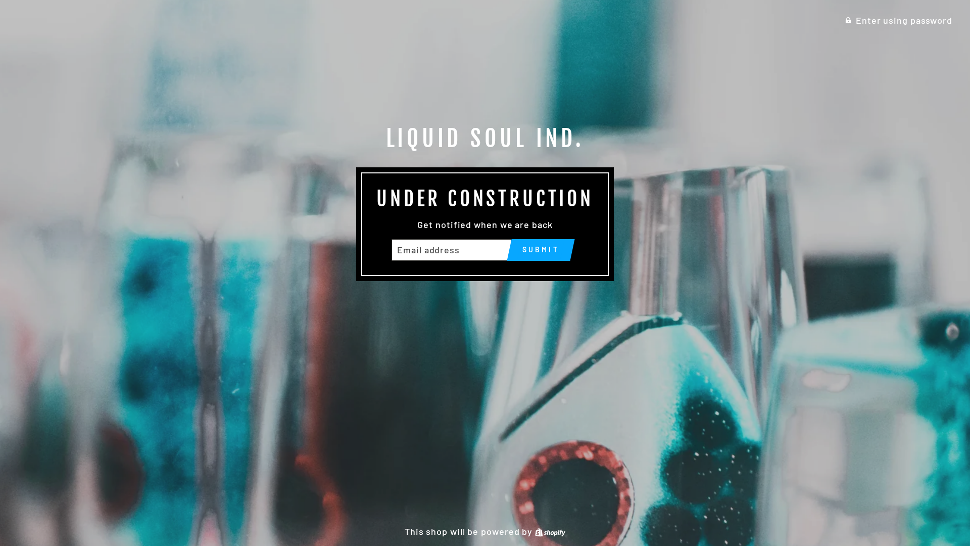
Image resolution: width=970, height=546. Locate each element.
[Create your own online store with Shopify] (550, 531)
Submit (540, 249)
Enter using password (904, 20)
